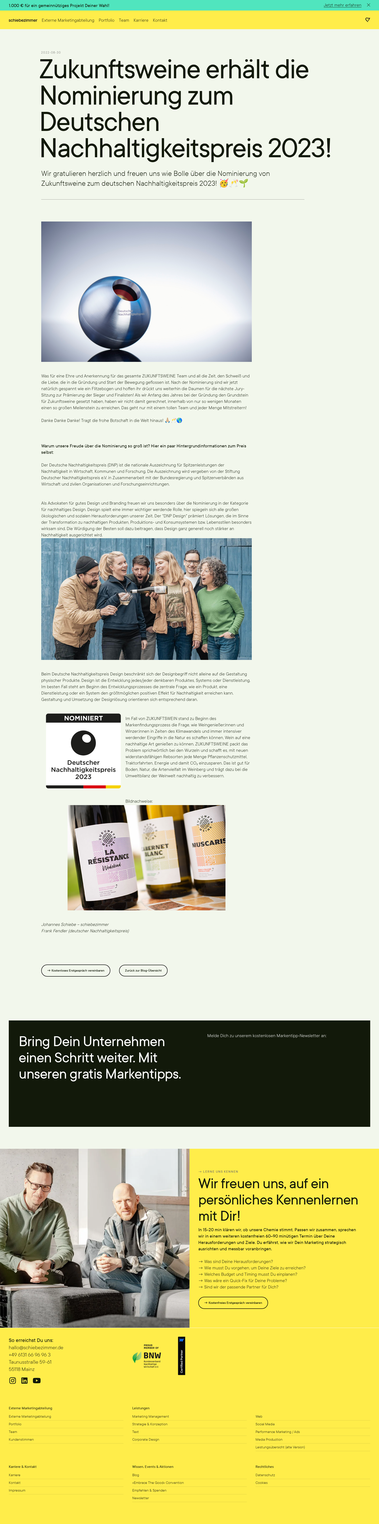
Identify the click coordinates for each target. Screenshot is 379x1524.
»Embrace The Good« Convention (158, 1483)
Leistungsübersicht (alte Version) (280, 1447)
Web (259, 1416)
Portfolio (106, 20)
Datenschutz (265, 1475)
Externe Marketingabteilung (68, 20)
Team (124, 20)
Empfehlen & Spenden (149, 1490)
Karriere (141, 20)
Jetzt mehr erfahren (342, 5)
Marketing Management (150, 1416)
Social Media (265, 1424)
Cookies (262, 1483)
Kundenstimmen (21, 1439)
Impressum (17, 1490)
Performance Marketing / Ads (278, 1432)
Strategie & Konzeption (150, 1424)
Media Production (269, 1439)
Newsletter (140, 1498)
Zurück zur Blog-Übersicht (143, 971)
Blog (135, 1475)
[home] (23, 19)
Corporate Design (145, 1439)
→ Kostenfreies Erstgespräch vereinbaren (233, 1303)
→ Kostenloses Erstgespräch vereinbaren (75, 971)
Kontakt (160, 20)
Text (135, 1432)
